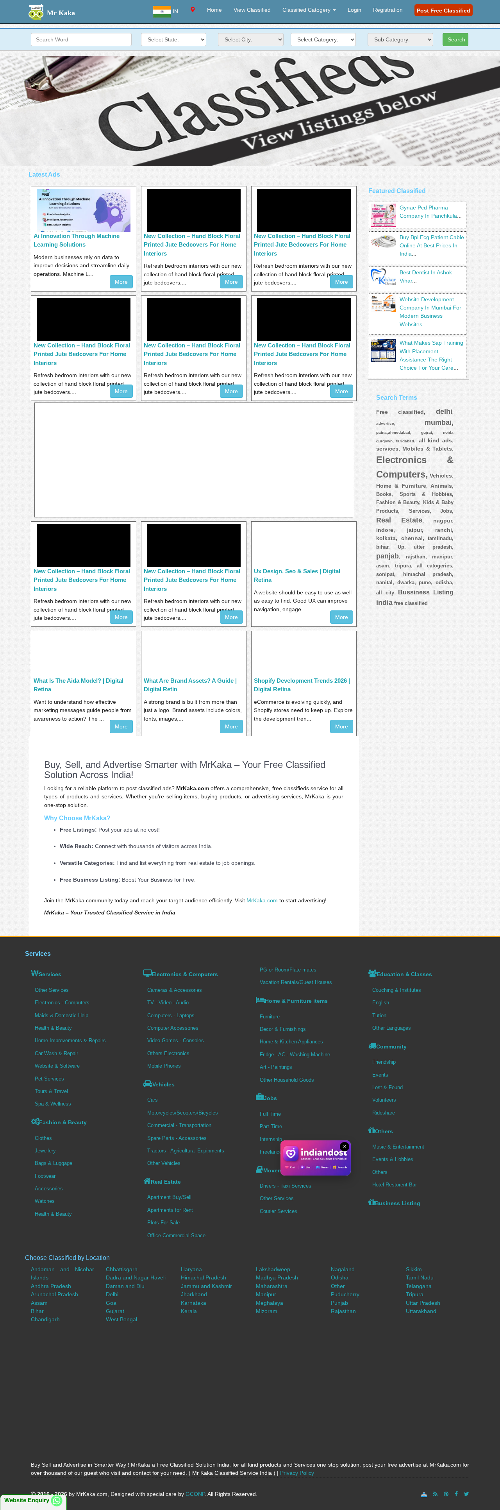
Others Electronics (168, 1053)
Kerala (189, 1311)
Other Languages (391, 1028)
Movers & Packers (287, 1170)
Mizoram (266, 1311)
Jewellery (45, 1151)
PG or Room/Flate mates (288, 970)
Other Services (52, 990)
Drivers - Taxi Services (285, 1186)
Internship (271, 1139)
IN (174, 11)
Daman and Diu (125, 1286)
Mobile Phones (164, 1066)
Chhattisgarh (122, 1269)
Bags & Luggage (53, 1163)
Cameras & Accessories (174, 990)
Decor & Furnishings (283, 1029)
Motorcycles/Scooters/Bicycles (182, 1113)
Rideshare (383, 1113)
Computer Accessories (172, 1028)
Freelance (271, 1152)
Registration (388, 10)
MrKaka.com (262, 900)
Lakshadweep (273, 1269)
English (380, 1002)
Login (354, 10)
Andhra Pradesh (51, 1286)
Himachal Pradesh (203, 1277)
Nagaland (343, 1269)
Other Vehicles (163, 1163)
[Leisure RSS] (435, 1494)
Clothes (43, 1138)
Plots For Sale (163, 1223)
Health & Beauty (53, 1028)
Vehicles (163, 1084)
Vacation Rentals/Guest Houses (296, 982)
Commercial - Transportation (179, 1125)
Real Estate (166, 1182)
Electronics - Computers (62, 1002)
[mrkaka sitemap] (425, 1494)
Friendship (384, 1062)
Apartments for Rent (170, 1210)
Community (391, 1046)
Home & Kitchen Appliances (291, 1042)
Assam (39, 1303)
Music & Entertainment (398, 1147)
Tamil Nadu (420, 1277)
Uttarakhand (421, 1311)
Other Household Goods (287, 1080)
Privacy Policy (297, 1473)
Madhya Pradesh (277, 1277)
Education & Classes (404, 974)
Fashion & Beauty (63, 1122)
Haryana (191, 1269)
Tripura (414, 1294)
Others (384, 1131)
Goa (111, 1303)
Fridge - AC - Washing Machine (295, 1054)
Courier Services (278, 1211)
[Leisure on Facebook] (456, 1494)
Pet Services (49, 1079)
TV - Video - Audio (168, 1002)
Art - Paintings (276, 1067)
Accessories (49, 1189)
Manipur (266, 1294)
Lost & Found (387, 1087)
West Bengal (121, 1319)
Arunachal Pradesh (54, 1294)
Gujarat (115, 1311)
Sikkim (414, 1269)
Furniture (270, 1017)
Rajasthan (343, 1311)
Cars (152, 1100)
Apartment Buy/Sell (169, 1197)
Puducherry (345, 1294)
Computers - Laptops (171, 1015)
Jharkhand (194, 1294)
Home (214, 10)
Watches (45, 1201)
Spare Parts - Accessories (177, 1138)
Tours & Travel (51, 1091)
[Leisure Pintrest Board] (446, 1494)
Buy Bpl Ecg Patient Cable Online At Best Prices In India (432, 245)
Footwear (45, 1176)
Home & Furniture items (296, 1001)
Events (380, 1075)
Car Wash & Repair (56, 1053)
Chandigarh (45, 1319)
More (121, 282)
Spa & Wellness (53, 1104)
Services (50, 974)
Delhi (112, 1294)
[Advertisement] (250, 111)
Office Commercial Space (176, 1235)
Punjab (339, 1303)
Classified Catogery (307, 10)
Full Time (270, 1114)
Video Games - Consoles (175, 1040)
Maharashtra (272, 1286)
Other (338, 1286)
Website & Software (57, 1066)
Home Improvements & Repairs (70, 1040)
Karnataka (193, 1303)
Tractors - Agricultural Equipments (185, 1151)
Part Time (271, 1126)
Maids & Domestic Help (61, 1015)
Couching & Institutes (396, 990)
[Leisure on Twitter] (466, 1494)
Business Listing (397, 1203)
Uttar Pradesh (423, 1303)
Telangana (419, 1286)
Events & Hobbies (392, 1159)
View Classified (252, 10)
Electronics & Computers (185, 974)
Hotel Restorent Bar (394, 1185)
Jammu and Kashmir (206, 1286)
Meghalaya (269, 1303)
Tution (379, 1015)
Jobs (270, 1098)
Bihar (37, 1311)
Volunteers (384, 1100)
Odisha (339, 1277)
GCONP (195, 1494)
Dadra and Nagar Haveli (136, 1277)
